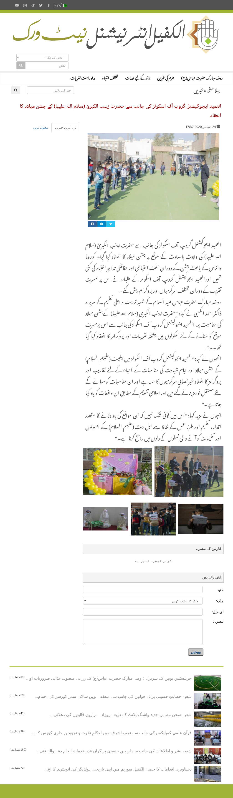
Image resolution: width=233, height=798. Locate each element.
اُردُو (59, 5)
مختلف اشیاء (110, 77)
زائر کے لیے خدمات (137, 77)
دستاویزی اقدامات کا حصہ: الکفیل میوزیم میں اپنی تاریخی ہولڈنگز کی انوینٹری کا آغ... (118, 769)
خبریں (198, 89)
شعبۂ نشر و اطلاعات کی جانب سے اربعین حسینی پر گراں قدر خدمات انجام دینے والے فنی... (114, 750)
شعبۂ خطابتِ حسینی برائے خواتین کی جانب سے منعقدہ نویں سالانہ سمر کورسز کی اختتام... (113, 696)
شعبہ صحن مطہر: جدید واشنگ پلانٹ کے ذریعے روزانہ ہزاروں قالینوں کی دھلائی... (121, 714)
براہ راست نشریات (82, 77)
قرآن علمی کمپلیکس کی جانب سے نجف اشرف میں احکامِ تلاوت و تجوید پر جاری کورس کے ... (111, 732)
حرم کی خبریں (165, 77)
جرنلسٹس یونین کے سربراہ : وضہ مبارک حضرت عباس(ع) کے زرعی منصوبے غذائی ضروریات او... (109, 678)
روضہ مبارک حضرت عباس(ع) (202, 77)
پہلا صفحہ (213, 89)
